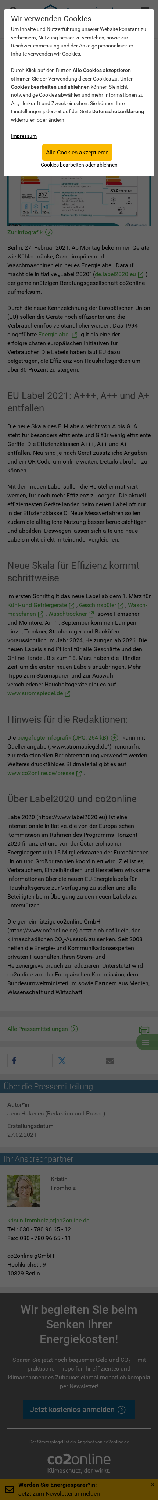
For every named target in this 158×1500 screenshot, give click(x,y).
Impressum (24, 136)
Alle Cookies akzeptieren (77, 152)
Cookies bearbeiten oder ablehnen (79, 165)
